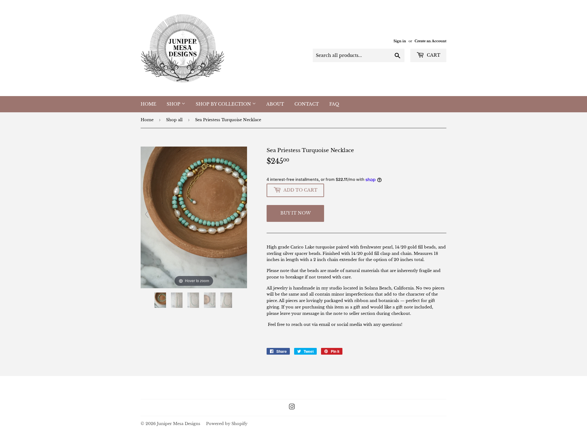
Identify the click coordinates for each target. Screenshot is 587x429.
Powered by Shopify (226, 423)
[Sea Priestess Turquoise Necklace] (160, 300)
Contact (306, 104)
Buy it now (295, 213)
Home (148, 104)
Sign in (399, 41)
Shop (174, 104)
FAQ (334, 104)
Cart (433, 55)
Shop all (174, 119)
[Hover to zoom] (194, 217)
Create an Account (430, 41)
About (275, 104)
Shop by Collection (224, 104)
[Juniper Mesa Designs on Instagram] (292, 407)
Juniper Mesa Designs (178, 423)
